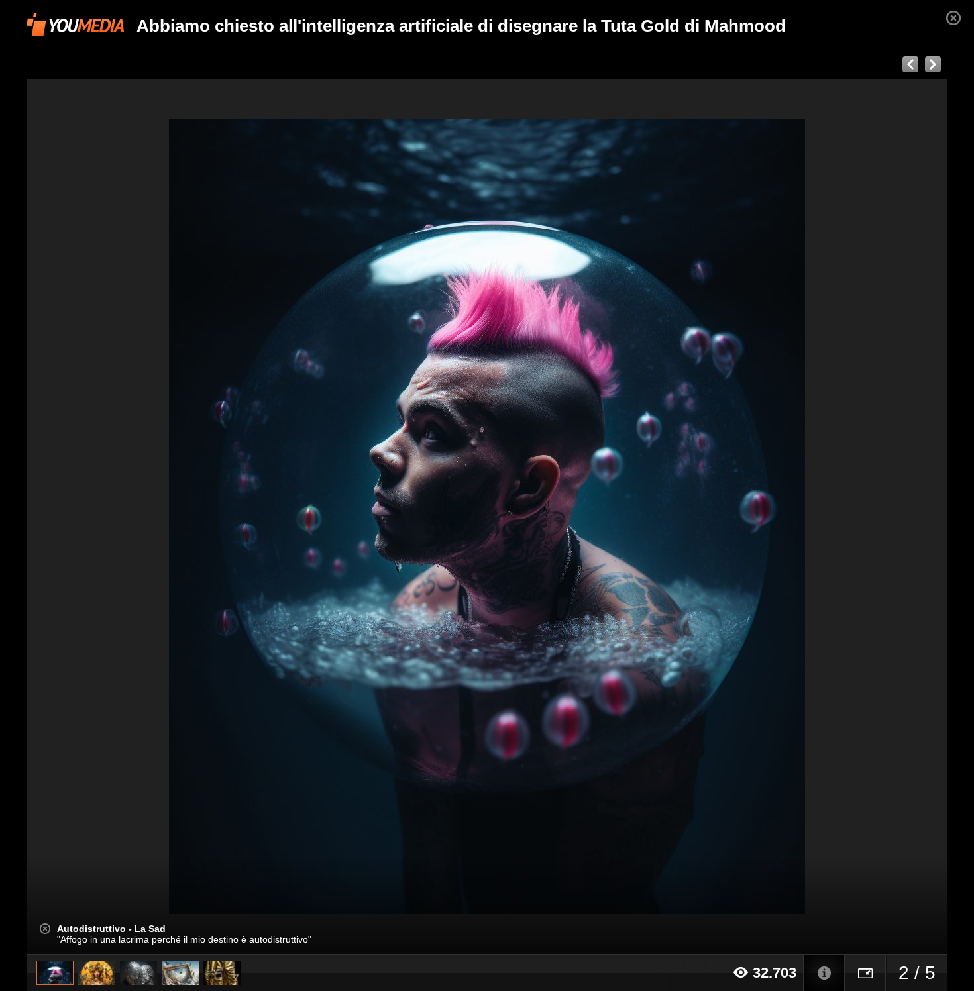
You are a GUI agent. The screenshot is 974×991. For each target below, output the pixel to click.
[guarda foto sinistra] (119, 517)
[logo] (75, 24)
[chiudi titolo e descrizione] (45, 928)
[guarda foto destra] (579, 517)
